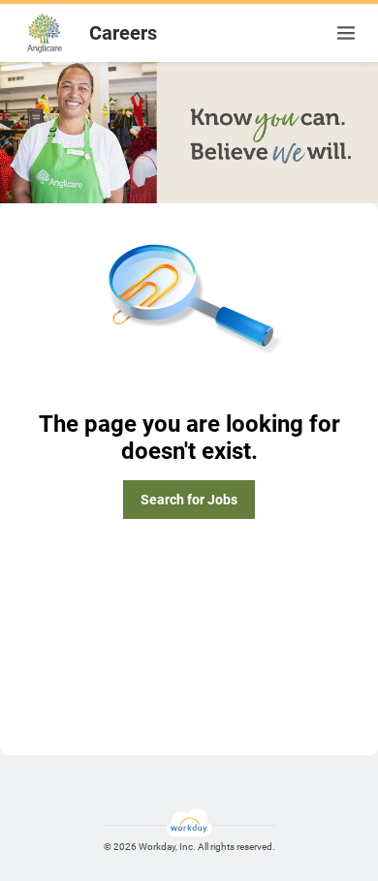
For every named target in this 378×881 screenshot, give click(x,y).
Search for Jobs (189, 499)
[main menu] (346, 33)
